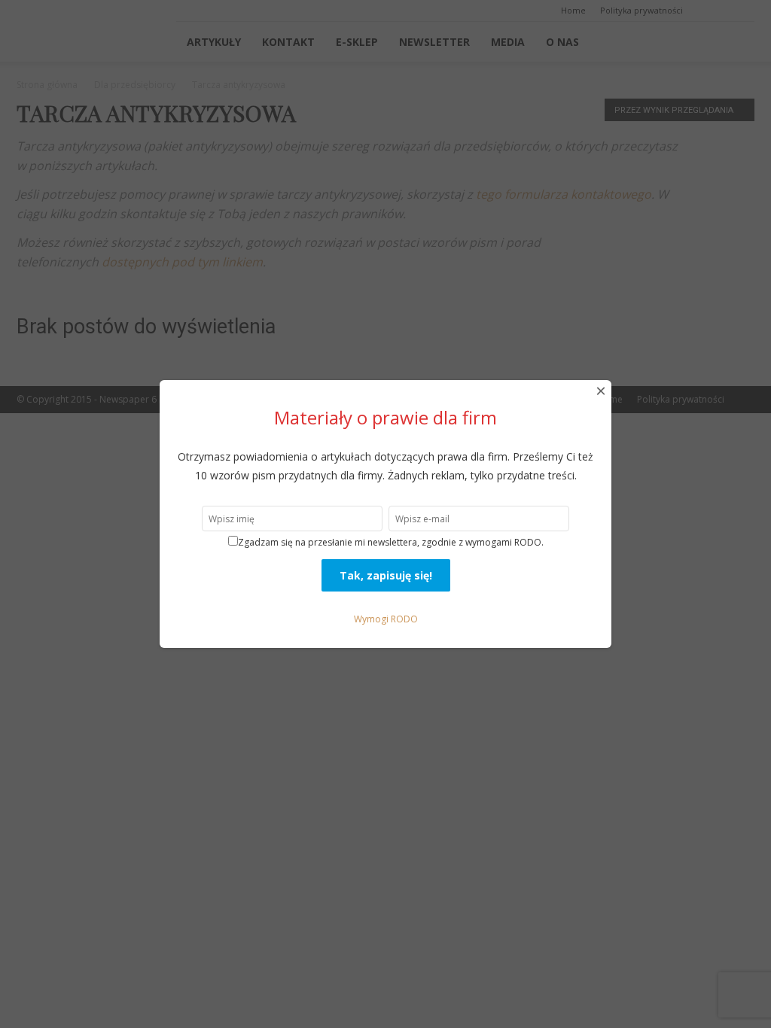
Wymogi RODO (386, 619)
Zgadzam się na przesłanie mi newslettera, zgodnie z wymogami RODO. (391, 542)
